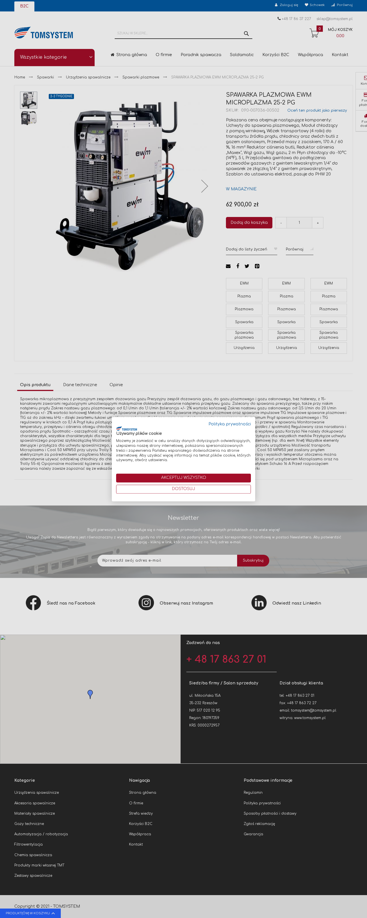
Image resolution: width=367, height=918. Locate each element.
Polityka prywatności (230, 424)
